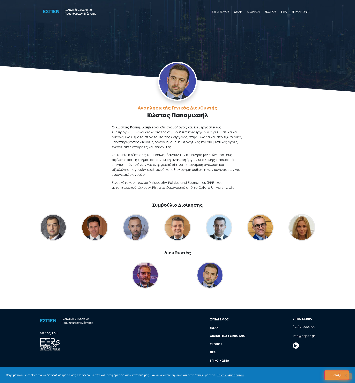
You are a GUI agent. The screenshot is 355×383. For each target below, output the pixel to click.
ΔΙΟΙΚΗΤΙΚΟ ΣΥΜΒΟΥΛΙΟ (228, 336)
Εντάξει (336, 375)
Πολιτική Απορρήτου (230, 375)
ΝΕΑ (213, 352)
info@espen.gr (304, 336)
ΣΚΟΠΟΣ (270, 11)
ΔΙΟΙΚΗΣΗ (253, 11)
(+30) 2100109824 (304, 326)
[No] (345, 376)
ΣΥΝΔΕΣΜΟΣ (220, 11)
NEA (284, 11)
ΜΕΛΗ (238, 11)
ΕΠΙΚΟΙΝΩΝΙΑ (301, 11)
